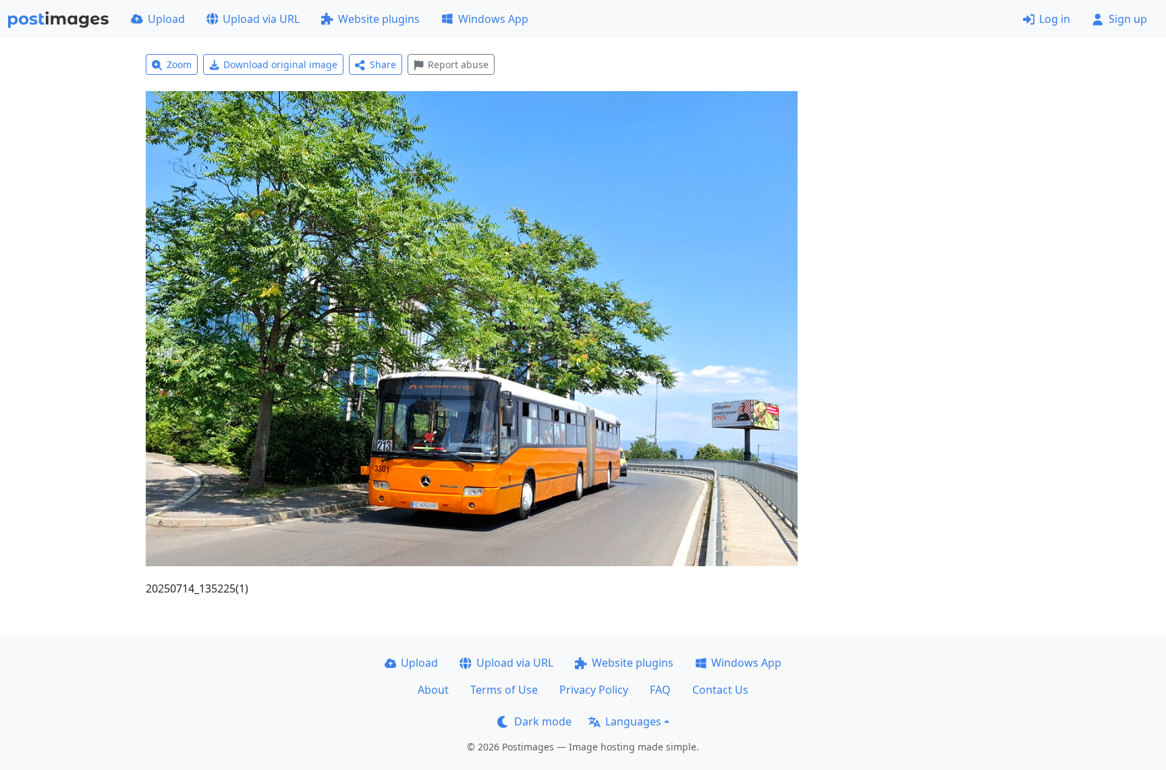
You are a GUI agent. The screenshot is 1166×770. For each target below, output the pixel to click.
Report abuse (458, 64)
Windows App (493, 18)
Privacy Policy (593, 689)
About (433, 689)
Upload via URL (261, 18)
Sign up (1128, 18)
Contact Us (720, 689)
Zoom (179, 64)
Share (383, 64)
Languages (633, 721)
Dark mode (543, 721)
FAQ (660, 689)
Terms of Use (504, 689)
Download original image (280, 64)
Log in (1054, 18)
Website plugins (379, 18)
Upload (166, 18)
